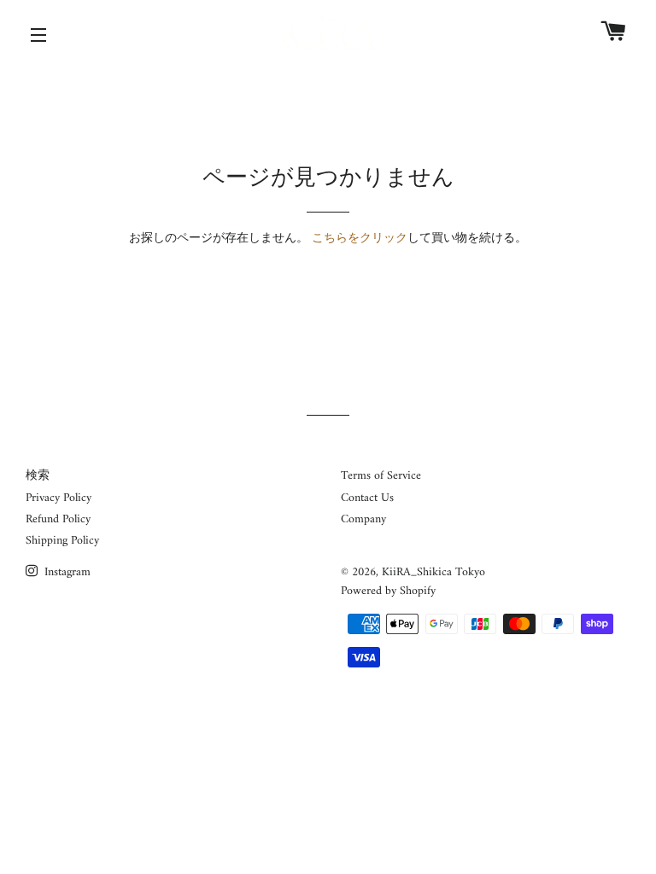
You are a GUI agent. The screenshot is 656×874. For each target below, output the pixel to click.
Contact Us (367, 498)
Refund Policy (58, 519)
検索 (38, 476)
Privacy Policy (58, 498)
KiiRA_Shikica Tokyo (433, 572)
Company (363, 519)
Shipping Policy (62, 540)
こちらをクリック (359, 238)
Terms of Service (381, 476)
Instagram (66, 572)
